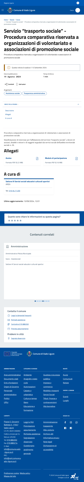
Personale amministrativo (10, 392)
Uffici (6, 402)
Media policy (25, 473)
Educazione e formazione (29, 408)
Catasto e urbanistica (28, 392)
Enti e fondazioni (11, 382)
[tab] (35, 301)
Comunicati (67, 378)
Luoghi (66, 400)
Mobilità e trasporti (51, 390)
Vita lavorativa (49, 406)
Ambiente (28, 374)
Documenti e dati (11, 378)
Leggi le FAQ (29, 422)
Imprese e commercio (48, 384)
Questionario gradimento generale (29, 449)
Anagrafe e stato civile (30, 380)
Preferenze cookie (11, 473)
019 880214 (12, 443)
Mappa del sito (10, 476)
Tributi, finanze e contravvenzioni (50, 400)
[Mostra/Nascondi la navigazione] (2, 10)
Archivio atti (48, 433)
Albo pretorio (48, 429)
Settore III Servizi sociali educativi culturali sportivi (28, 181)
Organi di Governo (11, 386)
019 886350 (12, 440)
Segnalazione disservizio (29, 439)
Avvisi (65, 374)
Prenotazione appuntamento (30, 428)
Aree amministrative (12, 374)
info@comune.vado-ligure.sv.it (12, 451)
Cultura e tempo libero (30, 400)
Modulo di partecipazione (56, 158)
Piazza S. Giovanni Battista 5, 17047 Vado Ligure (11, 424)
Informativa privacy (51, 437)
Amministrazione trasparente (50, 424)
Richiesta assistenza (32, 433)
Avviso (12, 158)
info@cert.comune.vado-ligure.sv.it (12, 460)
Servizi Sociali (49, 394)
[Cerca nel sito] (77, 10)
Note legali (47, 441)
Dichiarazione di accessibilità (50, 447)
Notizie (66, 382)
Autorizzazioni (29, 386)
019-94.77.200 (14, 190)
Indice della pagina (10, 104)
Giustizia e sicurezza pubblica (51, 376)
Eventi (65, 396)
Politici (7, 398)
